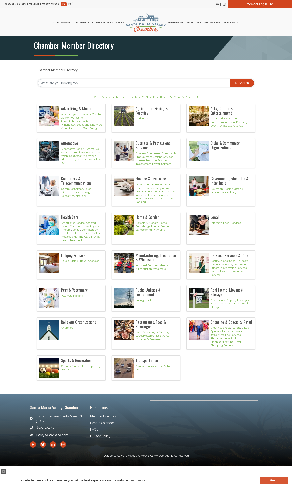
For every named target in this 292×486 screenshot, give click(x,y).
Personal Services (221, 271)
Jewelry (215, 334)
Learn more (137, 480)
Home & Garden (147, 217)
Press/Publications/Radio (77, 121)
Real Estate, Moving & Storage (227, 292)
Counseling (240, 264)
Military (231, 192)
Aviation (140, 366)
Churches (67, 327)
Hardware (236, 331)
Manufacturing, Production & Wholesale (156, 257)
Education (217, 188)
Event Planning (238, 122)
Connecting (193, 22)
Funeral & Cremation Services (229, 267)
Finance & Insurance (151, 179)
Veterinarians (75, 295)
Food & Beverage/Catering (152, 332)
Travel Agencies (89, 260)
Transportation (147, 360)
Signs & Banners (92, 124)
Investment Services (148, 198)
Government (218, 192)
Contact (9, 4)
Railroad (152, 366)
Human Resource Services (151, 160)
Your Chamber (61, 22)
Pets (63, 295)
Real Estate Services (240, 303)
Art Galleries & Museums (226, 118)
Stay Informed (29, 4)
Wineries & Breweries (148, 339)
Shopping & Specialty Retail (231, 322)
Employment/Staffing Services (154, 156)
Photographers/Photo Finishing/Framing (224, 340)
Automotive (69, 143)
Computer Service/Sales (76, 188)
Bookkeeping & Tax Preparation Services (152, 189)
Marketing (77, 117)
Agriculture (142, 118)
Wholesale (159, 268)
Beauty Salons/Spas (223, 260)
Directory (44, 4)
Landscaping (144, 229)
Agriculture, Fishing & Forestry (152, 111)
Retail (238, 341)
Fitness (84, 366)
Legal (215, 217)
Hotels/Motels (69, 260)
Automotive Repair (72, 148)
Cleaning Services (221, 264)
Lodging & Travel (73, 255)
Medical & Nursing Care (75, 236)
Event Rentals (219, 125)
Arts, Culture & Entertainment (222, 111)
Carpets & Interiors (147, 222)
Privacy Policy (100, 436)
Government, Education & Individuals (229, 181)
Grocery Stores (145, 335)
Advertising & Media (76, 108)
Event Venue (235, 125)
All (196, 96)
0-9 (96, 96)
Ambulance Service (73, 222)
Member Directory (103, 416)
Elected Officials (233, 188)
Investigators (143, 163)
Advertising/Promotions (76, 114)
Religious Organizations (78, 322)
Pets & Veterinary (74, 290)
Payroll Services (161, 163)
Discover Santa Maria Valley (221, 22)
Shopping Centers (222, 345)
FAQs (94, 429)
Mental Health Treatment (80, 238)
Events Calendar (102, 423)
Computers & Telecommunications (76, 181)
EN (63, 4)
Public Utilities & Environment (148, 292)
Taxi (160, 366)
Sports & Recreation (76, 360)
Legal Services (232, 222)
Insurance (166, 195)
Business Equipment (148, 153)
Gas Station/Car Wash (82, 155)
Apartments (218, 300)
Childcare (242, 260)
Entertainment (219, 122)
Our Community (83, 22)
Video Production (71, 128)
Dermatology (89, 229)
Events (55, 4)
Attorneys (216, 222)
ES (69, 4)
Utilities (149, 300)
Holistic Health (69, 233)
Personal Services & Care (229, 255)
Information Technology (75, 192)
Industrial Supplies (147, 265)
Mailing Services (231, 334)
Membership (175, 22)
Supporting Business (109, 22)
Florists (235, 327)
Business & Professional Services (153, 145)
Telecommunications (73, 195)
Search (244, 83)
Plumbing (159, 229)
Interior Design (160, 226)
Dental (76, 229)
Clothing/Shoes (220, 327)
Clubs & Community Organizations (225, 145)
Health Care (70, 217)
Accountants (143, 184)
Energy (140, 300)
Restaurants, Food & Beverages (151, 324)
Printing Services (71, 124)
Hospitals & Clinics (91, 233)
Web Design (90, 128)
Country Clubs (70, 366)
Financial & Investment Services (155, 193)
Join (17, 4)
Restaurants (162, 335)
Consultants (169, 153)
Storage (215, 307)
